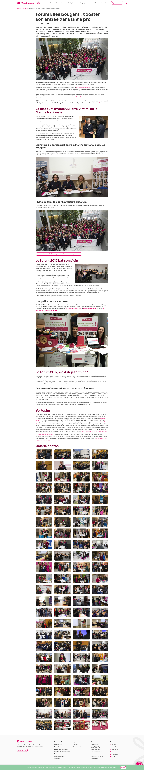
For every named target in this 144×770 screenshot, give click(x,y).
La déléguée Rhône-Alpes (45, 434)
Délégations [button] (72, 3)
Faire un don (103, 3)
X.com (114, 752)
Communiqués (77, 747)
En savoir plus (22, 750)
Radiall (102, 422)
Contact (75, 744)
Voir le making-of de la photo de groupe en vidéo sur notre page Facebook (59, 254)
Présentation (58, 744)
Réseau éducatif (59, 756)
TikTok (114, 744)
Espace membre (117, 3)
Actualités (93, 3)
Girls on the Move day (89, 308)
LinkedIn (114, 747)
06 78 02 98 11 (98, 752)
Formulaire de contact (97, 756)
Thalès (38, 424)
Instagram (115, 749)
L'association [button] (48, 3)
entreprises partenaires (80, 96)
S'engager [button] (83, 3)
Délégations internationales (62, 751)
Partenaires (57, 754)
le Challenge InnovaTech (73, 308)
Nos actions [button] (60, 3)
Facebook (115, 754)
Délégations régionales (61, 749)
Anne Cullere (98, 103)
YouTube (114, 757)
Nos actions (57, 747)
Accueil (19, 8)
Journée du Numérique (83, 87)
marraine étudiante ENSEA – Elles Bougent (94, 431)
